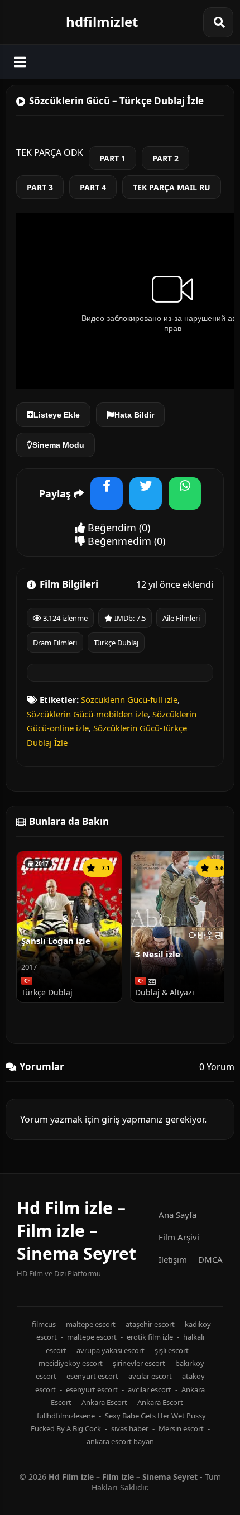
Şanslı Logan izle (55, 940)
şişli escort (172, 1350)
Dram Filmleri (55, 642)
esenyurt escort (92, 1376)
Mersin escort (181, 1428)
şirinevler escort (139, 1363)
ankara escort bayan (120, 1441)
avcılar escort (150, 1376)
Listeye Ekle (56, 414)
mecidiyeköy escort (71, 1363)
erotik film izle (150, 1337)
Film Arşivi (179, 1237)
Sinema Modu (58, 444)
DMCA (210, 1259)
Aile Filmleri (181, 618)
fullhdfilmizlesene (66, 1416)
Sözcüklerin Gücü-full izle (129, 699)
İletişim (173, 1259)
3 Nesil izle (157, 954)
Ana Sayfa (177, 1214)
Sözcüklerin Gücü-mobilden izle (87, 714)
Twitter (145, 500)
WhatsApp (185, 500)
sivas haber (129, 1428)
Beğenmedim (118, 541)
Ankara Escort (104, 1402)
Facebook (106, 500)
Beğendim (110, 527)
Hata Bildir (134, 414)
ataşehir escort (150, 1324)
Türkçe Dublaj (116, 642)
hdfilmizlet (102, 21)
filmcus (44, 1324)
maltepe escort (91, 1324)
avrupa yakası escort (110, 1350)
